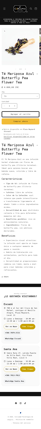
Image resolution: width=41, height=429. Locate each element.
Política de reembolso (25, 419)
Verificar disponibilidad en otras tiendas (19, 137)
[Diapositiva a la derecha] (25, 69)
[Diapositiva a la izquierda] (15, 69)
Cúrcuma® (18, 417)
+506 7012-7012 (12, 375)
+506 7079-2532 (12, 333)
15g (3, 92)
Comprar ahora (20, 121)
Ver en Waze (11, 327)
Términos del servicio (22, 423)
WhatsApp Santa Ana (14, 381)
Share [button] (6, 277)
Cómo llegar (28, 327)
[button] (4, 8)
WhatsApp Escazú (13, 339)
